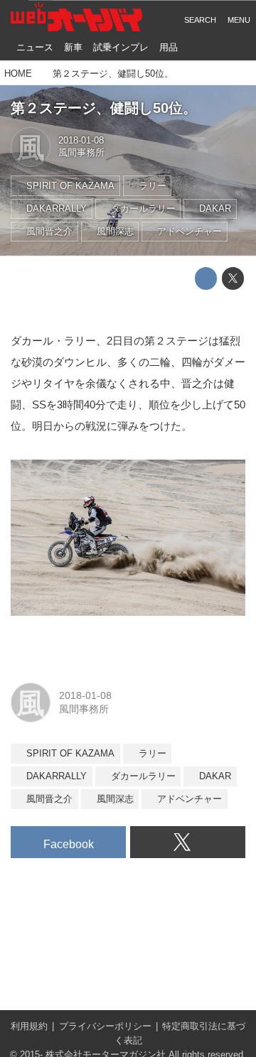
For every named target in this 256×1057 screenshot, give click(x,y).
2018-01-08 (81, 141)
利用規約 (29, 1026)
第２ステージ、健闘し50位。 (104, 108)
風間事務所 (81, 153)
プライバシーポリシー (105, 1026)
